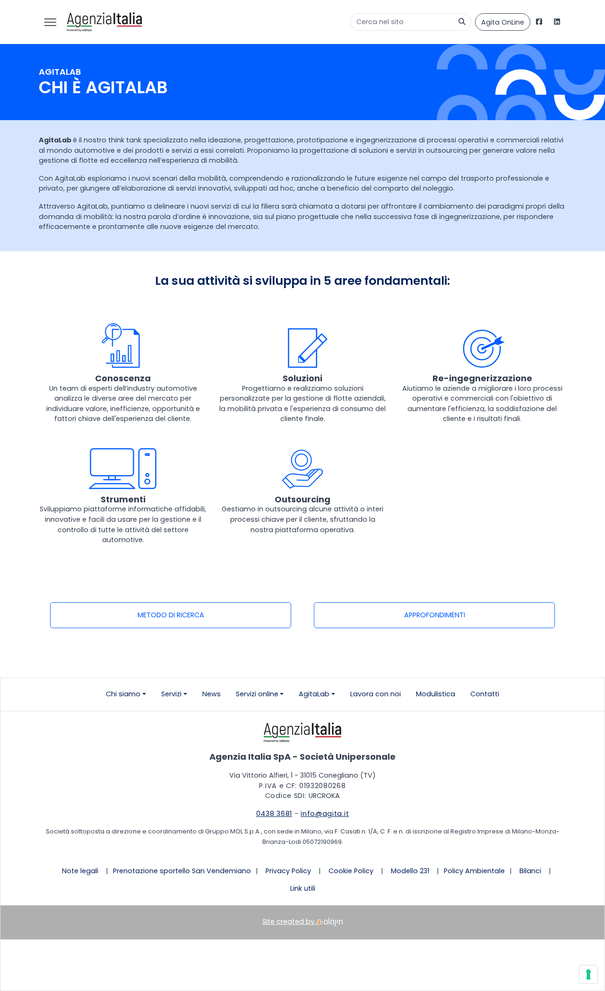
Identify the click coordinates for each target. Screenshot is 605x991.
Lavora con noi (375, 694)
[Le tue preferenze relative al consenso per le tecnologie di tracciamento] (588, 974)
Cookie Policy (350, 871)
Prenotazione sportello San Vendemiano (182, 871)
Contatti (484, 694)
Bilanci (530, 871)
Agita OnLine (502, 22)
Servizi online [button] (257, 694)
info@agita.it (325, 813)
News (211, 694)
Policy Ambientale (474, 871)
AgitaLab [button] (314, 694)
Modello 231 (410, 871)
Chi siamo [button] (123, 694)
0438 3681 (274, 813)
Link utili (302, 888)
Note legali (80, 871)
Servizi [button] (171, 694)
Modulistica (435, 694)
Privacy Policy (288, 871)
